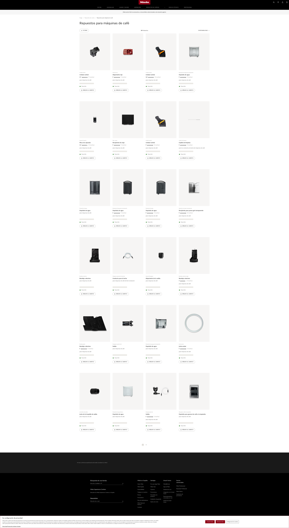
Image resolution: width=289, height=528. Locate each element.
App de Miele (166, 486)
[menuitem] (100, 7)
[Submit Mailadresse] (122, 501)
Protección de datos (12, 526)
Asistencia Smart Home (167, 501)
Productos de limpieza (152, 7)
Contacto (140, 507)
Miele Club (153, 486)
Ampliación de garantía (155, 499)
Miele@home (166, 484)
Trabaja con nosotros (142, 492)
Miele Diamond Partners (141, 504)
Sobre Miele (140, 484)
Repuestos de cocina (90, 17)
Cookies (19, 526)
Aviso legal (4, 526)
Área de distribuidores (143, 500)
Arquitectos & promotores (179, 495)
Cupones (152, 489)
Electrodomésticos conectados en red (167, 497)
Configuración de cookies (232, 521)
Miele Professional (180, 486)
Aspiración (137, 7)
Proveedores (141, 497)
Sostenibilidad (141, 489)
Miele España (141, 486)
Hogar (80, 17)
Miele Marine (179, 491)
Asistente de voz (167, 489)
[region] (144, 522)
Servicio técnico (174, 7)
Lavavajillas (110, 7)
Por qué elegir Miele (155, 484)
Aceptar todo (210, 521)
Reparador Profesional (181, 488)
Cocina (99, 7)
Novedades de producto (153, 495)
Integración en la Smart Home (168, 493)
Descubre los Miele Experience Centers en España (102, 492)
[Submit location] (122, 483)
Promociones (153, 492)
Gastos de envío (154, 501)
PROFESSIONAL (188, 7)
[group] (94, 64)
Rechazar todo (220, 521)
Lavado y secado (124, 7)
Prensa (139, 494)
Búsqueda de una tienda (98, 480)
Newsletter (94, 498)
